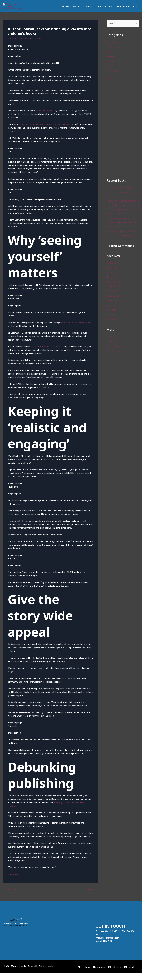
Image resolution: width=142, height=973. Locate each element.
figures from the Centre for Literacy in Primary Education (45, 124)
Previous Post (10, 889)
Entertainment (15, 38)
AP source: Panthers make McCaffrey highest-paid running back (121, 192)
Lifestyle (110, 56)
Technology (112, 70)
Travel (109, 75)
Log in (109, 336)
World (109, 80)
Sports (110, 65)
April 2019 (111, 319)
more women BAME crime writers (75, 322)
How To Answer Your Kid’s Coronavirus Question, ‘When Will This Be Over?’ (122, 222)
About (77, 6)
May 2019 (111, 315)
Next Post (92, 889)
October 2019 (113, 291)
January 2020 (113, 277)
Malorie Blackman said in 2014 (46, 346)
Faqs (89, 6)
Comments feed (114, 346)
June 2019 (111, 310)
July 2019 (111, 305)
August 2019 (112, 301)
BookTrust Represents (46, 111)
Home (65, 6)
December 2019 (114, 282)
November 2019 (114, 286)
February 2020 (113, 272)
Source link (13, 874)
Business (111, 42)
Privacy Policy (127, 6)
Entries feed (112, 341)
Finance (110, 51)
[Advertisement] (124, 129)
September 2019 (114, 296)
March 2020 (112, 268)
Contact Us (104, 6)
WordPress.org (113, 351)
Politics (110, 61)
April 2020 (111, 263)
